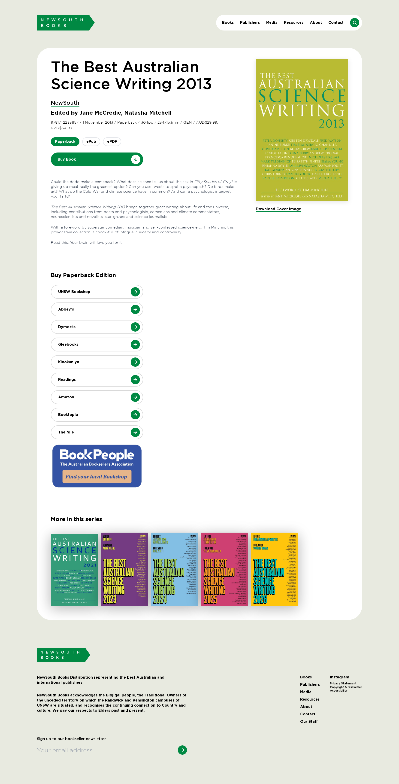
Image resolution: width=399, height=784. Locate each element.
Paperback (65, 141)
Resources (293, 22)
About (316, 22)
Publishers (250, 22)
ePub (91, 141)
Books (228, 22)
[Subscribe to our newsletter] (182, 750)
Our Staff (309, 721)
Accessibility (339, 690)
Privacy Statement (343, 683)
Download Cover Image (278, 209)
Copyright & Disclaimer (346, 687)
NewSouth (65, 103)
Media (272, 22)
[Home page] (66, 22)
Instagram (339, 677)
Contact (336, 22)
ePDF (112, 141)
